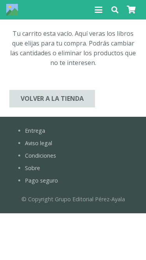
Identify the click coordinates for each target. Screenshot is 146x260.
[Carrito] (131, 9)
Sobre (32, 168)
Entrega (35, 130)
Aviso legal (38, 143)
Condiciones (40, 155)
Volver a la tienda (52, 98)
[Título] (12, 10)
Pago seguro (41, 180)
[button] (98, 10)
